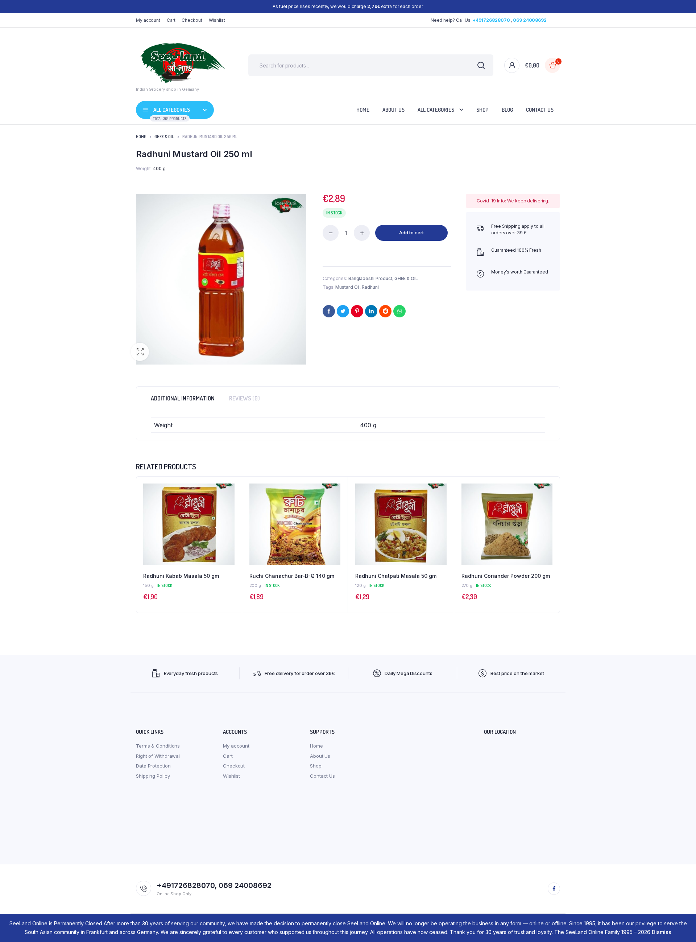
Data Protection (153, 766)
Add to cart (411, 232)
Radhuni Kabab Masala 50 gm (181, 576)
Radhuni (370, 287)
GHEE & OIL (164, 136)
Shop (482, 109)
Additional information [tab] (183, 398)
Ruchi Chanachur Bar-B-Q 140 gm (291, 576)
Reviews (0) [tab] (244, 398)
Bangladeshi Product (370, 278)
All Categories (436, 109)
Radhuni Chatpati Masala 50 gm (395, 576)
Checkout (192, 20)
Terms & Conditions (158, 746)
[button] (140, 352)
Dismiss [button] (661, 932)
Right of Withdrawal (158, 756)
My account (148, 20)
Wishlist (217, 20)
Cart (171, 20)
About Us (393, 109)
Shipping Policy (153, 776)
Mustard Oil (347, 287)
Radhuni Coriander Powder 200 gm (505, 576)
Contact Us (540, 109)
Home (362, 109)
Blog (507, 109)
